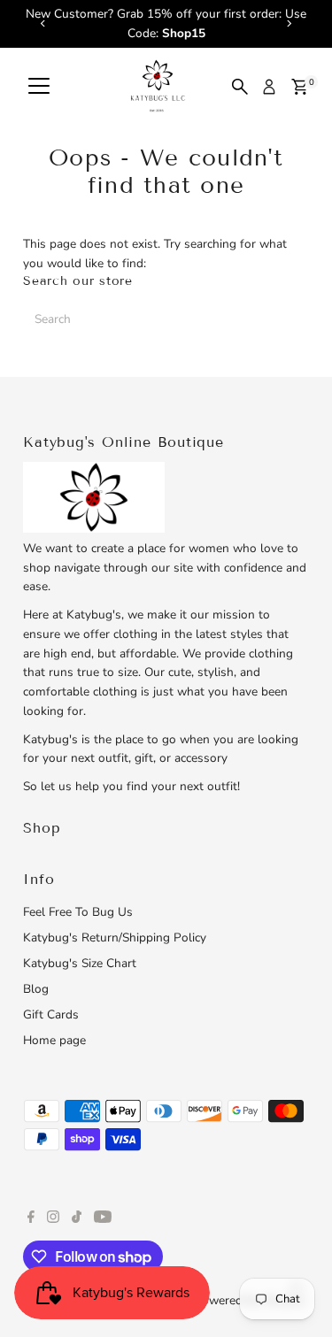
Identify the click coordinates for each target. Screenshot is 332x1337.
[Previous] (43, 23)
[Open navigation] (39, 87)
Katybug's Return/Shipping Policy (114, 937)
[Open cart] (299, 87)
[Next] (289, 23)
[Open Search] (240, 87)
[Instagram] (53, 1219)
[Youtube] (102, 1219)
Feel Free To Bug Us (78, 911)
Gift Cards (51, 1014)
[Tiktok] (76, 1219)
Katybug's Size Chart (79, 963)
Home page (54, 1040)
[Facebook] (31, 1219)
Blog (36, 988)
